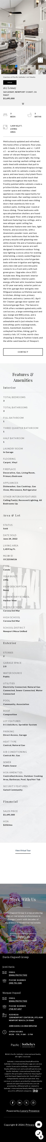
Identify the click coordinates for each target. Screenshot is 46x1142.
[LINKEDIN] (19, 1102)
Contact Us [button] (23, 937)
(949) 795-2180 (15, 983)
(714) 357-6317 (15, 1009)
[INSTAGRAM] (33, 1102)
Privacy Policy (34, 1124)
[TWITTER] (26, 1102)
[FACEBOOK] (12, 1102)
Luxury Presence (29, 1110)
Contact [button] (23, 352)
